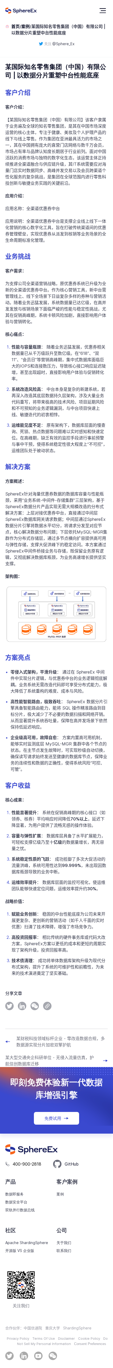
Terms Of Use (43, 1338)
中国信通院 (33, 1328)
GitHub (72, 1164)
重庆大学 (52, 1328)
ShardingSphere (77, 1328)
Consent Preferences (90, 1344)
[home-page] (21, 10)
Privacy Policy (18, 1338)
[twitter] (9, 1006)
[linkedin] (22, 1006)
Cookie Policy (89, 1338)
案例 (25, 26)
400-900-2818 (27, 1164)
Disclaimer (66, 1338)
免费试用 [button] (52, 1118)
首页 (15, 26)
